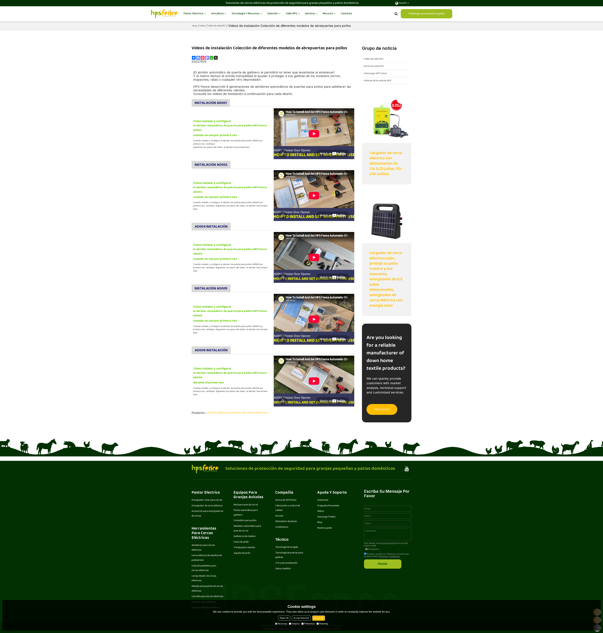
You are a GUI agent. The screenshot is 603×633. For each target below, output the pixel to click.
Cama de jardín (241, 542)
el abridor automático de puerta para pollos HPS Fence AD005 (230, 313)
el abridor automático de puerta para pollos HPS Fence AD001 (230, 128)
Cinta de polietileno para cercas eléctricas (204, 568)
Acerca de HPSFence (285, 500)
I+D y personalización (286, 563)
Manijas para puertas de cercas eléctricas (207, 588)
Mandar (383, 564)
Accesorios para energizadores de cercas (207, 513)
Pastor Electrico (193, 13)
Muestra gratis (324, 528)
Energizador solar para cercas (207, 500)
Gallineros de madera (244, 536)
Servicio (310, 13)
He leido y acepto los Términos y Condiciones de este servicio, (386, 555)
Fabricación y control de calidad (287, 508)
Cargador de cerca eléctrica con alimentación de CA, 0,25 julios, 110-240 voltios (385, 164)
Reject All (284, 618)
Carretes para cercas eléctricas (207, 596)
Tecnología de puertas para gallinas (289, 555)
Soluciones (322, 500)
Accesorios (373, 549)
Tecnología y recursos (245, 13)
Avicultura (217, 13)
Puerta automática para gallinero (246, 512)
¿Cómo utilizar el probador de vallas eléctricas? (238, 412)
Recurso (328, 13)
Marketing (323, 623)
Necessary (282, 623)
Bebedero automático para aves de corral (247, 528)
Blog (319, 522)
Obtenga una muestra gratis (426, 13)
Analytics (295, 623)
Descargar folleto (326, 517)
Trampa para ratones (244, 547)
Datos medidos (283, 569)
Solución (272, 13)
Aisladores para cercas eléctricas (203, 547)
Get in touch (382, 409)
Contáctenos (281, 527)
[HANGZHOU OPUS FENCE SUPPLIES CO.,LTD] (164, 14)
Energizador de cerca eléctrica (207, 506)
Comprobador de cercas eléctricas (204, 578)
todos (203, 25)
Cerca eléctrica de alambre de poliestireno (207, 557)
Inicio (194, 25)
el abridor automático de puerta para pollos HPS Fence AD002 (230, 190)
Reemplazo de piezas (286, 521)
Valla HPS (291, 13)
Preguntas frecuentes (328, 506)
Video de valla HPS (216, 25)
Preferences (309, 623)
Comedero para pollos (245, 520)
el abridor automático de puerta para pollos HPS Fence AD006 (230, 375)
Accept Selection (301, 618)
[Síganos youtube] (407, 469)
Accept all (318, 618)
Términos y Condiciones (390, 556)
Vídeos (320, 511)
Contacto (346, 13)
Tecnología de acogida (286, 547)
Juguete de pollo (242, 553)
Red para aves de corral (246, 505)
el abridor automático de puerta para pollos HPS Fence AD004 (230, 251)
